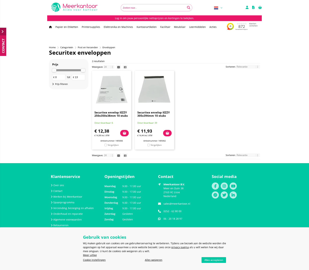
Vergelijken (113, 145)
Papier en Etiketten (66, 27)
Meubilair (180, 27)
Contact (57, 191)
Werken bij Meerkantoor (67, 196)
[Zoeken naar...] (188, 7)
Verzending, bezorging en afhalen (73, 208)
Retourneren (60, 225)
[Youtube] (234, 186)
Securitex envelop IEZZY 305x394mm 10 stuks (153, 114)
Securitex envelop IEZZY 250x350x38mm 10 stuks (111, 114)
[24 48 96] (109, 66)
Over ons (58, 185)
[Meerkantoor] (74, 8)
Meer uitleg (90, 255)
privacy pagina (180, 247)
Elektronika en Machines (118, 27)
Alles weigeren (153, 260)
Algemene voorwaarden (67, 219)
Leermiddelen (197, 27)
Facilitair (165, 27)
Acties (213, 27)
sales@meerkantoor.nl (176, 203)
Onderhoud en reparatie (68, 213)
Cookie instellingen (94, 260)
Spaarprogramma (63, 202)
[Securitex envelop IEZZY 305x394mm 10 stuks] (154, 89)
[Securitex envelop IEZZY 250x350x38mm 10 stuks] (111, 89)
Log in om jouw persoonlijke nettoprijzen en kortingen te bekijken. (154, 18)
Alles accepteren (213, 260)
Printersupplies (91, 27)
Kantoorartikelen (147, 27)
